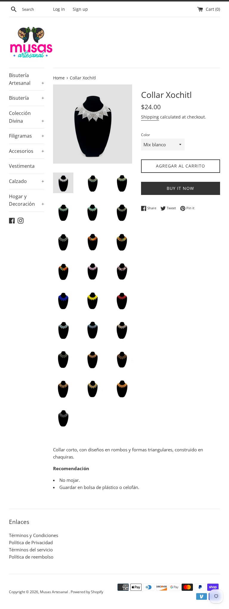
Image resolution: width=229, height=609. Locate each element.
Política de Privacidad (31, 542)
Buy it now (180, 188)
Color (145, 134)
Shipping (150, 117)
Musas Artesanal (54, 591)
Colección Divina (26, 117)
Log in (59, 9)
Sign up (80, 9)
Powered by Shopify (87, 591)
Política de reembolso (31, 557)
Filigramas (26, 136)
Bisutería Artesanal (26, 79)
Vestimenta (22, 166)
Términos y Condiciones (33, 535)
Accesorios (26, 151)
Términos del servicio (31, 550)
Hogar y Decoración (26, 200)
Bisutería (26, 98)
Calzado (26, 181)
